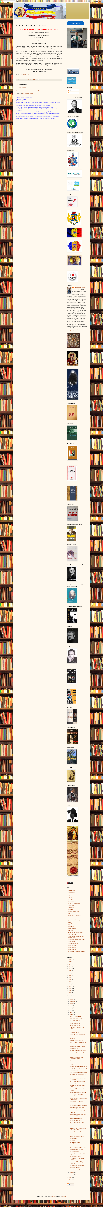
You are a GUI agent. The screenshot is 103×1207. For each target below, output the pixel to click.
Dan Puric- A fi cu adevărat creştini (78, 1050)
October (72, 999)
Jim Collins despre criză (75, 1156)
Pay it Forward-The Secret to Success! (76, 1095)
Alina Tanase (71, 898)
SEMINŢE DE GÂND (75, 1143)
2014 (70, 984)
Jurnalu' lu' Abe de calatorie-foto (75, 932)
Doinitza (70, 913)
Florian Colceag (71, 919)
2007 (70, 1180)
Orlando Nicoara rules (73, 943)
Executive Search (72, 917)
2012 (70, 988)
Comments (71, 93)
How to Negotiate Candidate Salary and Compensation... (78, 1129)
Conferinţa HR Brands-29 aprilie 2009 (77, 1085)
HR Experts (71, 923)
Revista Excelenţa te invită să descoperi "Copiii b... (76, 1057)
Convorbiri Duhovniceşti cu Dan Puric (77, 1063)
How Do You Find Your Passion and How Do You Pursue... (78, 1043)
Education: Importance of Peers (77, 1040)
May (71, 1010)
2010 (70, 993)
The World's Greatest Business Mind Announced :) (78, 1078)
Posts (70, 90)
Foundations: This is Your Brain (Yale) (77, 1028)
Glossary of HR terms (75, 1167)
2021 (70, 970)
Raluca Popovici (72, 949)
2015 (70, 981)
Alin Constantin (71, 896)
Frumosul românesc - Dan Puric (77, 1052)
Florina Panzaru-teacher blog (74, 921)
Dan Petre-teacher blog (73, 911)
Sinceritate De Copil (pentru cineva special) (78, 1089)
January (72, 1175)
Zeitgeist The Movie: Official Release (78, 1154)
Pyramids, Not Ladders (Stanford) (77, 1046)
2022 (70, 968)
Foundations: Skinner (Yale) (76, 1018)
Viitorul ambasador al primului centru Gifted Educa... (78, 1098)
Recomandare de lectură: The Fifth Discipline (77, 1111)
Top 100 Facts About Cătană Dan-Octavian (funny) (77, 1082)
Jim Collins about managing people (78, 1147)
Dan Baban (70, 909)
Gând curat (72, 1140)
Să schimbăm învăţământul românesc (76, 951)
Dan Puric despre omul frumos (77, 1165)
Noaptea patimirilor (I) (75, 1025)
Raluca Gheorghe (72, 947)
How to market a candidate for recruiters (76, 1102)
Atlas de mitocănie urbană (75, 1016)
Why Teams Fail (73, 1138)
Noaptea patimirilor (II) (75, 1023)
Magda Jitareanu (72, 934)
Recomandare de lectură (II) (76, 1118)
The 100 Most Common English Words (77, 1123)
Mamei (71, 1134)
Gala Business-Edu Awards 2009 (77, 1149)
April (71, 1012)
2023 (70, 966)
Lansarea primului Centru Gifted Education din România (77, 1108)
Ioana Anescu (71, 926)
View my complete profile (73, 330)
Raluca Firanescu (72, 945)
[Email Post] (38, 79)
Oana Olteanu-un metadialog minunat (76, 939)
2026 (70, 959)
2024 (70, 964)
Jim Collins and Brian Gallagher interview (77, 1162)
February (72, 1172)
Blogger (64, 1196)
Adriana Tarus (71, 892)
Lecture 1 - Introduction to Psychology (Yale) (76, 1031)
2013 (70, 986)
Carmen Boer (71, 905)
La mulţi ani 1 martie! (75, 1170)
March (71, 1014)
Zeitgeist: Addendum (74, 1151)
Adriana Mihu (71, 890)
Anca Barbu (71, 899)
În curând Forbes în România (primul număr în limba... (78, 1069)
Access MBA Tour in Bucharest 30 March (77, 1035)
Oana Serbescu (71, 941)
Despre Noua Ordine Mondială (77, 1136)
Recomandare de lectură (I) (76, 1120)
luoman (54, 1196)
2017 (70, 977)
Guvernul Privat (73, 1145)
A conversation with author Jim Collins (77, 1158)
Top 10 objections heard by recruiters (78, 1105)
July (71, 1005)
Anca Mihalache (72, 901)
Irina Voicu (70, 930)
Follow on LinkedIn (75, 23)
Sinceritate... (72, 1060)
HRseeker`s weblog (72, 924)
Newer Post (19, 91)
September (72, 1001)
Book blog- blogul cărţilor (74, 903)
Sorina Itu (70, 953)
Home (39, 91)
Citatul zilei (72, 1038)
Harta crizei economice (75, 1048)
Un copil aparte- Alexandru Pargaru (78, 1092)
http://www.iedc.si (24, 74)
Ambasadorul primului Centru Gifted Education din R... (78, 1115)
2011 (70, 990)
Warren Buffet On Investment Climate (78, 1066)
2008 (70, 1177)
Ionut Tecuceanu (72, 928)
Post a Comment (22, 87)
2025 (70, 962)
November (72, 997)
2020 (70, 973)
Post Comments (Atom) (27, 93)
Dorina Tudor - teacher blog (74, 915)
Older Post (59, 91)
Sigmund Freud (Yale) (75, 1021)
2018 (70, 975)
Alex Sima (70, 894)
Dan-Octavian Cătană (79, 287)
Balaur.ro (72, 1126)
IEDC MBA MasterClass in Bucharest (78, 1072)
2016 (70, 979)
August (71, 1003)
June (71, 1008)
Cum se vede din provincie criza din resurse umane (78, 1075)
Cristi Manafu (71, 907)
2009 (70, 995)
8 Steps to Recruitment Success (77, 1132)
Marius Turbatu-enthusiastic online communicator (76, 936)
